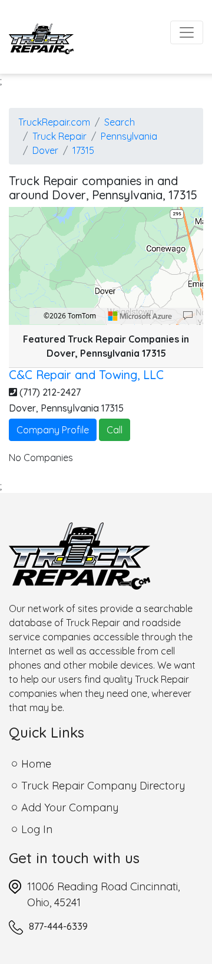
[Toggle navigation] (186, 32)
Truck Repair (59, 136)
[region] (106, 266)
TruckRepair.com (54, 122)
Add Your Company (69, 807)
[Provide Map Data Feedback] (188, 316)
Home (36, 764)
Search (119, 122)
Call (114, 430)
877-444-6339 (58, 926)
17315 (83, 150)
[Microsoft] (140, 316)
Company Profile (52, 430)
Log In (36, 829)
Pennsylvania (129, 136)
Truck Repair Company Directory (103, 785)
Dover (45, 150)
